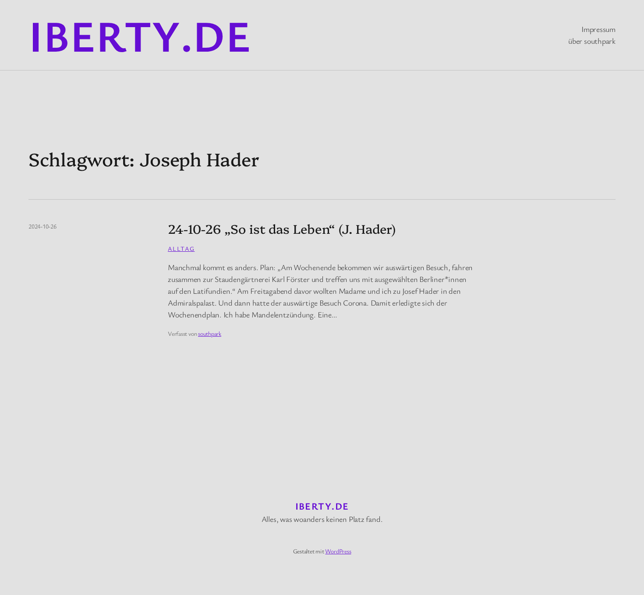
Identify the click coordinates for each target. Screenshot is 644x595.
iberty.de (139, 35)
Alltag (181, 248)
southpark (209, 333)
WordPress (338, 551)
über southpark (592, 40)
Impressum (598, 29)
